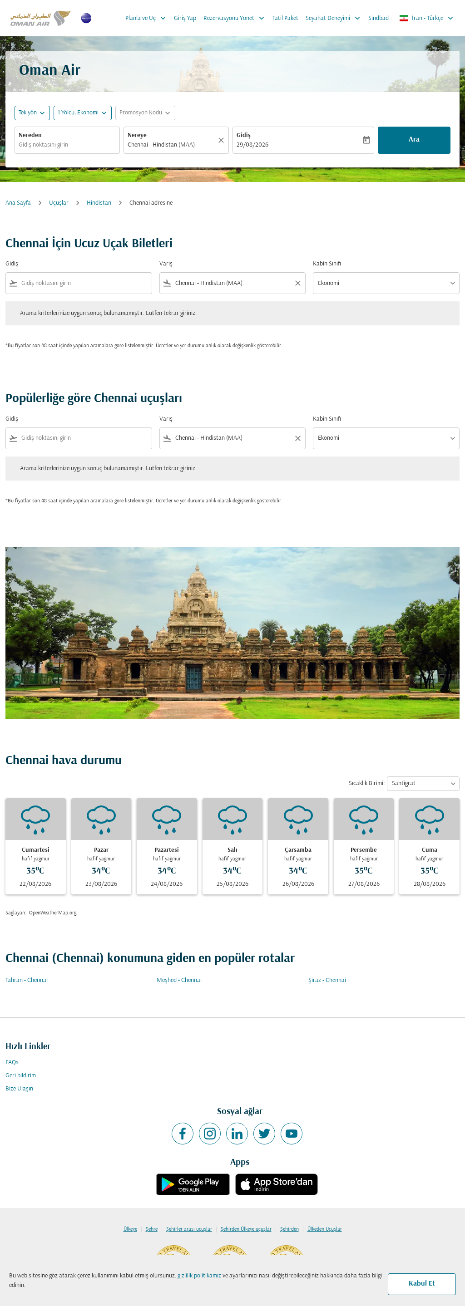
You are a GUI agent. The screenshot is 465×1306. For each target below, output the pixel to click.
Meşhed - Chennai (179, 980)
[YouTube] (291, 1133)
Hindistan (99, 203)
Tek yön (28, 112)
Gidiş (244, 135)
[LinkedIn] (237, 1133)
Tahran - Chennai (26, 980)
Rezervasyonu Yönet (234, 18)
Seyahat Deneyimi (334, 18)
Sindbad (378, 18)
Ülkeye (130, 1229)
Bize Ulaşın (19, 1088)
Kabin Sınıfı (327, 263)
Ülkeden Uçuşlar (324, 1229)
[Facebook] (182, 1133)
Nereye (137, 135)
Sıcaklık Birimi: (367, 783)
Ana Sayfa (18, 203)
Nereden (30, 135)
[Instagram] (210, 1133)
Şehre (152, 1229)
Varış (166, 263)
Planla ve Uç (146, 18)
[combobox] (67, 145)
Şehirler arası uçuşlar (189, 1229)
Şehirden (289, 1229)
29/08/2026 (252, 145)
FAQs (12, 1062)
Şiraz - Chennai (327, 980)
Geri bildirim (20, 1075)
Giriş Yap (185, 18)
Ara (414, 139)
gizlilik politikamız (199, 1275)
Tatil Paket (285, 18)
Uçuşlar (59, 203)
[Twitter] (264, 1133)
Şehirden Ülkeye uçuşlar (246, 1229)
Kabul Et (422, 1283)
